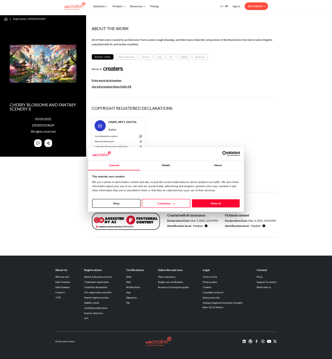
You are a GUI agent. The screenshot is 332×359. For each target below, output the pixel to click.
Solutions (99, 6)
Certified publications (96, 307)
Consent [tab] (114, 165)
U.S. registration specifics (98, 292)
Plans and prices (167, 276)
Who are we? (62, 276)
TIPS (58, 297)
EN (226, 6)
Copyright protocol (213, 292)
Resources (136, 6)
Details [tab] (166, 165)
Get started (255, 6)
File (128, 302)
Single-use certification (170, 281)
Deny (116, 203)
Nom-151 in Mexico (213, 307)
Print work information (106, 80)
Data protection (211, 297)
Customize (164, 203)
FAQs (260, 276)
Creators (60, 292)
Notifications (133, 287)
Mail (128, 281)
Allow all (216, 203)
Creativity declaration (96, 287)
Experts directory (93, 313)
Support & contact (267, 281)
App (128, 292)
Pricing (154, 6)
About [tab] (218, 165)
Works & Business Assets (98, 276)
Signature (131, 297)
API (86, 318)
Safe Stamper (62, 287)
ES (221, 6)
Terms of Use (210, 276)
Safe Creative (62, 281)
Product (117, 6)
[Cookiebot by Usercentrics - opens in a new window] (225, 153)
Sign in (236, 6)
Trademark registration (96, 281)
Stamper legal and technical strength (222, 302)
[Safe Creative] (75, 6)
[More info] (206, 225)
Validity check (91, 302)
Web (128, 276)
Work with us (264, 287)
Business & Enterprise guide (173, 287)
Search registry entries (96, 297)
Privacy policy (210, 281)
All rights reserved (43, 131)
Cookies (207, 287)
